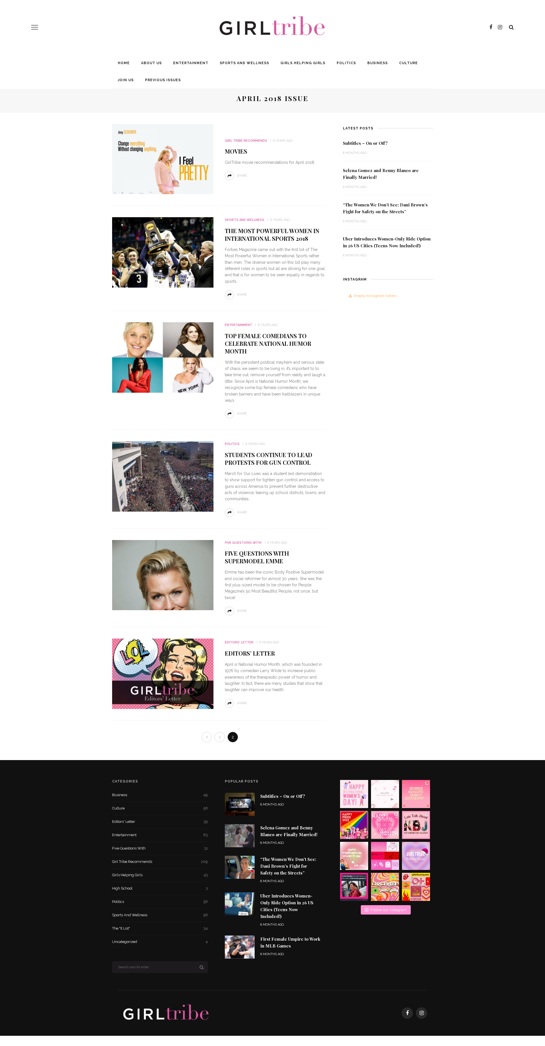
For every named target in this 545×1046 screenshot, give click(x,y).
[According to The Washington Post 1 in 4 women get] (416, 794)
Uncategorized (160, 942)
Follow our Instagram (388, 910)
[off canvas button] (34, 27)
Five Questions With (243, 543)
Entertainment (190, 63)
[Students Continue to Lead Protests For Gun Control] (162, 476)
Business (377, 63)
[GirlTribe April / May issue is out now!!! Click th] (416, 887)
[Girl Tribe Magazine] (166, 1012)
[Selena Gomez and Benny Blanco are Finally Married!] (240, 835)
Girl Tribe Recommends (246, 141)
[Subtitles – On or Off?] (240, 804)
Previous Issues (163, 80)
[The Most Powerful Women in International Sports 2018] (162, 252)
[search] (511, 27)
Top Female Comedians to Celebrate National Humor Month (268, 343)
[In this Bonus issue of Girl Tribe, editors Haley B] (385, 856)
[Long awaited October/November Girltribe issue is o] (385, 794)
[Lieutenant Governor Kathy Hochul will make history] (354, 887)
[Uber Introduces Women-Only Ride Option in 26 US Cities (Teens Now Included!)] (240, 903)
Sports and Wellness (244, 63)
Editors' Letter (239, 642)
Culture (408, 63)
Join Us (126, 80)
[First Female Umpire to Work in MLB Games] (240, 946)
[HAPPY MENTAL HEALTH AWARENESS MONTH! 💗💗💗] (385, 825)
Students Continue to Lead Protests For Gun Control (268, 458)
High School (160, 888)
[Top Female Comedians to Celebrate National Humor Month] (162, 357)
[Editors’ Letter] (162, 673)
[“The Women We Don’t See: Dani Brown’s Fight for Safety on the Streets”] (240, 867)
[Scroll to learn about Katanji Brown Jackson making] (416, 825)
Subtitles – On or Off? (365, 143)
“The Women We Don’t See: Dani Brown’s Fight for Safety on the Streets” (288, 866)
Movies (236, 151)
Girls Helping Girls (302, 63)
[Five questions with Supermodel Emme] (162, 575)
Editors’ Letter (250, 653)
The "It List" (160, 928)
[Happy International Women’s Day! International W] (354, 856)
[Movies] (162, 159)
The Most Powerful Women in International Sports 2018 (272, 234)
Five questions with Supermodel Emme (257, 557)
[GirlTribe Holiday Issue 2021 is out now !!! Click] (416, 856)
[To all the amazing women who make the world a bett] (354, 794)
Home (124, 63)
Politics (346, 63)
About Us (151, 63)
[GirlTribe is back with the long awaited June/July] (385, 887)
